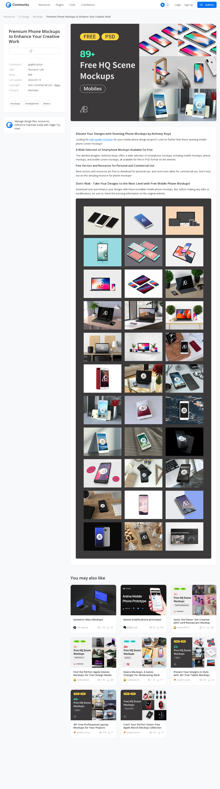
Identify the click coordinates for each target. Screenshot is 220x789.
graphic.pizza (35, 64)
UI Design (24, 16)
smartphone (32, 103)
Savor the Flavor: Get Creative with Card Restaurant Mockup (192, 621)
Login (178, 4)
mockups (15, 103)
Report (58, 85)
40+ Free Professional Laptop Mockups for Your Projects (90, 726)
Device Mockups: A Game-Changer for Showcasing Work (141, 673)
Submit (209, 4)
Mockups (38, 16)
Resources (44, 4)
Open (36, 51)
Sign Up (188, 4)
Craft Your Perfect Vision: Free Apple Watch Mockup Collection (142, 726)
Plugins (60, 4)
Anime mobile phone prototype (142, 619)
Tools (72, 4)
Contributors (88, 4)
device (46, 103)
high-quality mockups (101, 139)
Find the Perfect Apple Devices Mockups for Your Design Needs (92, 673)
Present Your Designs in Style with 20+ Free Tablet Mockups (192, 673)
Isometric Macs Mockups (88, 619)
